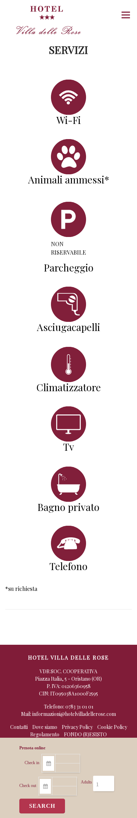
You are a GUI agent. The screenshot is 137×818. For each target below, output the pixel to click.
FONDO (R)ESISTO (85, 734)
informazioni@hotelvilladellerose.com (74, 714)
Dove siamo (44, 727)
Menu (125, 15)
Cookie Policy (112, 727)
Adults (86, 782)
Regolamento (44, 734)
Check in (32, 762)
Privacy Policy (77, 727)
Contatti (19, 727)
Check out (27, 785)
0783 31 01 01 (79, 706)
